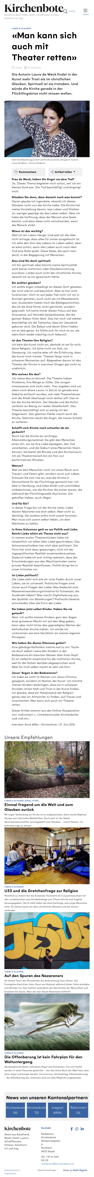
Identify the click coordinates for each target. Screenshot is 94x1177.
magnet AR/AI (57, 1110)
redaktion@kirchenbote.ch (57, 1163)
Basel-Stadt (32, 801)
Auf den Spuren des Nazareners (33, 975)
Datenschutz (11, 1170)
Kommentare (27, 172)
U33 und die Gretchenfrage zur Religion (41, 890)
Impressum (10, 1173)
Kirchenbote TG (36, 1110)
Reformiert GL (78, 1110)
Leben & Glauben (21, 28)
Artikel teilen (64, 172)
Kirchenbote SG (15, 1110)
